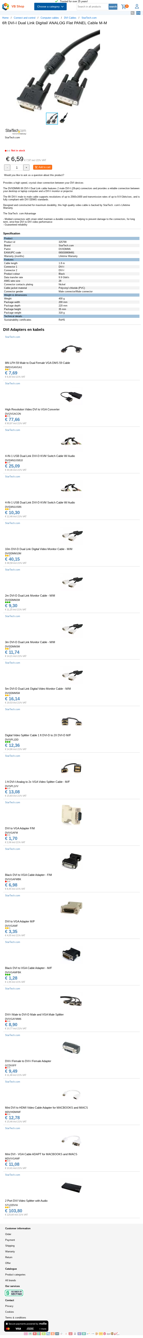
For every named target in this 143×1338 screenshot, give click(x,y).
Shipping (10, 1245)
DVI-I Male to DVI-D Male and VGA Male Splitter (34, 1014)
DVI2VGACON (13, 413)
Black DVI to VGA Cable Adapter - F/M (28, 874)
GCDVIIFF (10, 1065)
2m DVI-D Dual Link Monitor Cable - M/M (30, 595)
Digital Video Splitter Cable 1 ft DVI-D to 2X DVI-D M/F (38, 735)
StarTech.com (89, 17)
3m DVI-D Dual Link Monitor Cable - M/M (30, 642)
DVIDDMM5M (12, 693)
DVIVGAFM (11, 832)
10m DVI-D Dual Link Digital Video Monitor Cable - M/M (38, 549)
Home (5, 17)
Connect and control (24, 17)
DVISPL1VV (11, 786)
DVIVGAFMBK (13, 879)
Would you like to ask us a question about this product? (34, 175)
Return (8, 1257)
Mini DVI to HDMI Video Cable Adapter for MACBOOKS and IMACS (46, 1107)
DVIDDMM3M (12, 646)
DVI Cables (70, 17)
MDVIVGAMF (12, 1158)
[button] (111, 32)
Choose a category (49, 6)
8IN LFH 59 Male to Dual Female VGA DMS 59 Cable (37, 362)
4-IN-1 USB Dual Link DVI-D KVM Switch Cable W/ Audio (40, 455)
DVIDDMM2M (12, 600)
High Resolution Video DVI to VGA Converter (32, 409)
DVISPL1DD (11, 739)
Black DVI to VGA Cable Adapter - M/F (28, 968)
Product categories (15, 1274)
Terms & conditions (15, 1317)
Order (8, 1234)
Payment (10, 1240)
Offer (8, 1263)
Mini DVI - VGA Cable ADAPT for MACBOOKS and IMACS (41, 1154)
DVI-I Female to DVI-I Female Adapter (28, 1061)
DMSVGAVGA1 (13, 367)
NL (132, 13)
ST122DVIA (11, 1205)
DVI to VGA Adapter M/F (20, 921)
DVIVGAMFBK (13, 972)
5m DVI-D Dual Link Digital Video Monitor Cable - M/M (38, 688)
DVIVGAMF (11, 925)
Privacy (9, 1306)
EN (138, 13)
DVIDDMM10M (13, 553)
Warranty (10, 1251)
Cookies (9, 1311)
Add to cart (44, 167)
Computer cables (50, 17)
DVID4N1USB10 (14, 460)
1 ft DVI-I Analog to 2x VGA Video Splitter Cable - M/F (37, 781)
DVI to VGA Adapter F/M (20, 828)
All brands (10, 1280)
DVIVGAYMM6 (13, 1019)
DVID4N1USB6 (13, 507)
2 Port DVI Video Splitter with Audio (26, 1200)
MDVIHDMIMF (13, 1112)
